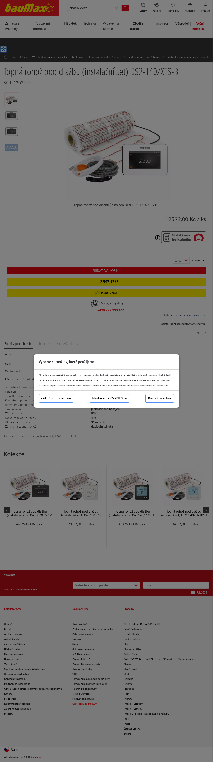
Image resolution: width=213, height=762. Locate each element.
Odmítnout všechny (56, 398)
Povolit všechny (160, 398)
